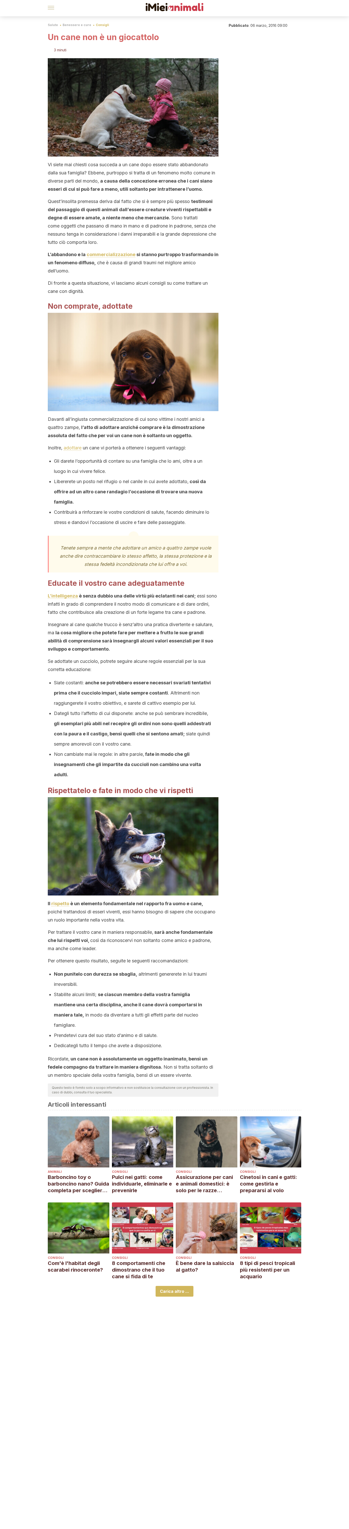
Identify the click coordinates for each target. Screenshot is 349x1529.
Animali (55, 1172)
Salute (53, 25)
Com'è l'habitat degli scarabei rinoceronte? (75, 1266)
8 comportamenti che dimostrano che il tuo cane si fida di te (138, 1270)
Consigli (102, 25)
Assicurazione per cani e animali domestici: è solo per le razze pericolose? (204, 1184)
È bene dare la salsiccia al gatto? (205, 1266)
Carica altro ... (174, 1291)
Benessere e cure (77, 25)
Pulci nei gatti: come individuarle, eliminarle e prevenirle (142, 1183)
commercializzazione (111, 254)
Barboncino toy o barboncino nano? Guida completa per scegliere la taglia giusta (78, 1184)
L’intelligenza (63, 596)
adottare (73, 447)
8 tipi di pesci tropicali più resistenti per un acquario (267, 1270)
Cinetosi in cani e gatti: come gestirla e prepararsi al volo (268, 1183)
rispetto (60, 903)
